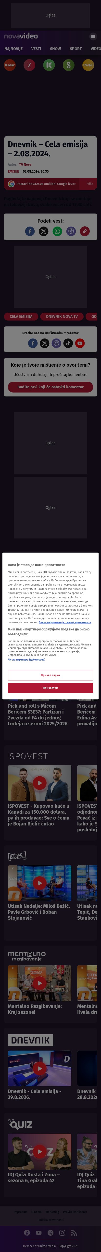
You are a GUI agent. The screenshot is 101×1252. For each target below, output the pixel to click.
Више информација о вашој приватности (65, 622)
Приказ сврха (50, 675)
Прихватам (50, 687)
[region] (50, 626)
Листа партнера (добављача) (26, 659)
